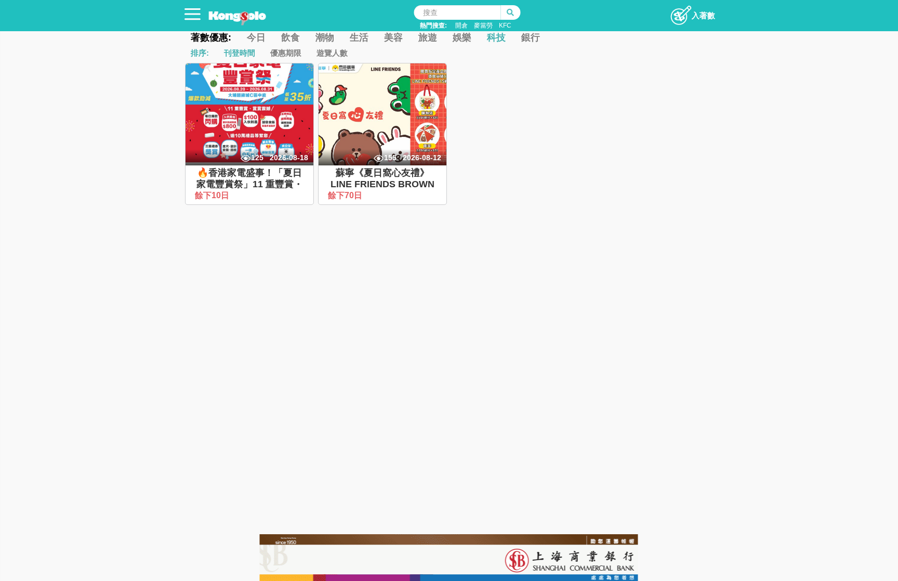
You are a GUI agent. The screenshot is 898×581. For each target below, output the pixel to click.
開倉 (461, 25)
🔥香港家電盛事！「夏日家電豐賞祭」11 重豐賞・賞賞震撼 (249, 183)
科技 (496, 37)
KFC (505, 25)
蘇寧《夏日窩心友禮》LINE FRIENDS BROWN (382, 178)
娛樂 (462, 37)
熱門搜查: (433, 25)
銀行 (530, 37)
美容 (393, 37)
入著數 (703, 15)
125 (257, 157)
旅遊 (427, 37)
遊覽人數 (332, 52)
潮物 (324, 37)
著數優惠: (211, 37)
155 (390, 157)
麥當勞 (483, 25)
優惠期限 (285, 52)
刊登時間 (239, 52)
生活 (359, 37)
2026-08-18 (289, 157)
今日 (256, 37)
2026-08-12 (422, 157)
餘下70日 (346, 195)
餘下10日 (213, 195)
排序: (200, 52)
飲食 (290, 37)
